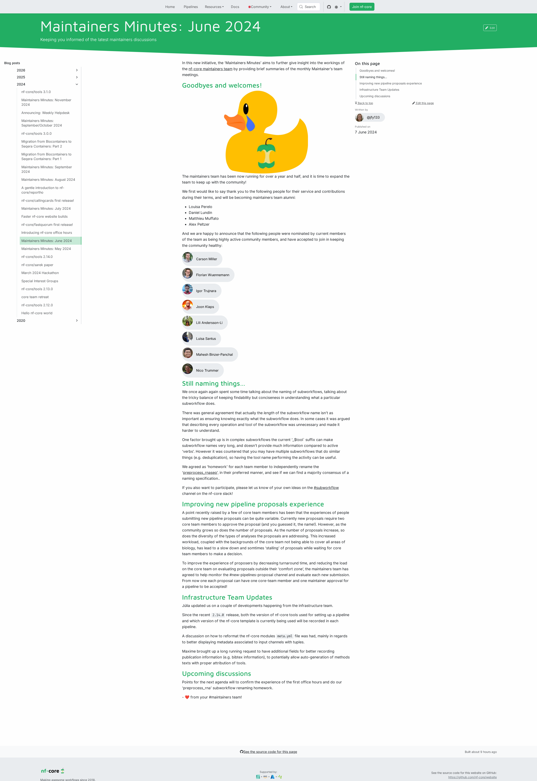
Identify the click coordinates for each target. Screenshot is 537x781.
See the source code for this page (270, 752)
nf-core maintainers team (210, 69)
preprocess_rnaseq (200, 472)
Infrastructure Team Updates (379, 90)
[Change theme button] (338, 7)
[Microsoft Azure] (273, 776)
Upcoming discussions (375, 96)
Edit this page (424, 103)
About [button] (285, 7)
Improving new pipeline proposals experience (391, 83)
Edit (492, 28)
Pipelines (191, 7)
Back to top (365, 103)
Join (362, 7)
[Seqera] (258, 776)
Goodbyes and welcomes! (377, 70)
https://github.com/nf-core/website (472, 777)
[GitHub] (329, 7)
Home (170, 7)
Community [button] (260, 7)
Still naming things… (373, 77)
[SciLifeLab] (280, 776)
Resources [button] (213, 7)
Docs (235, 7)
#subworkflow (326, 487)
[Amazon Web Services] (265, 776)
